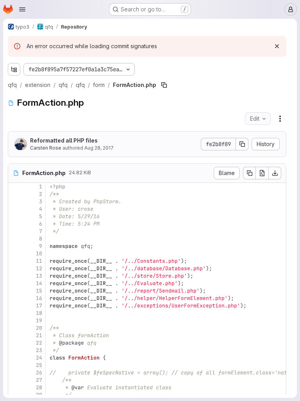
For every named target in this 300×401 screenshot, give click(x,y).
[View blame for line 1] (14, 186)
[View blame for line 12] (14, 268)
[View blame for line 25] (14, 365)
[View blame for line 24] (14, 357)
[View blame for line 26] (14, 372)
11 (39, 261)
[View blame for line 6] (14, 224)
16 (39, 298)
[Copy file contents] (249, 173)
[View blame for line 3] (14, 201)
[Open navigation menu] (22, 9)
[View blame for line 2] (14, 194)
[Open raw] (262, 173)
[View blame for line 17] (14, 305)
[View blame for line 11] (14, 261)
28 (39, 387)
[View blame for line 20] (14, 328)
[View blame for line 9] (14, 246)
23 (39, 350)
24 (39, 357)
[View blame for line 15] (14, 290)
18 (39, 313)
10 (39, 253)
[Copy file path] (164, 85)
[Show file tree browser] (14, 69)
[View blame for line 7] (14, 231)
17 (39, 305)
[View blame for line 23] (14, 350)
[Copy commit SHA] (242, 144)
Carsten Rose (45, 148)
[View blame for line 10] (14, 253)
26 (39, 372)
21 (39, 335)
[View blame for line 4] (14, 209)
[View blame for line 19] (14, 320)
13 (39, 276)
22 (39, 343)
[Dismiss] (277, 46)
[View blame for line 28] (14, 387)
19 (39, 320)
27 (39, 380)
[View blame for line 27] (14, 380)
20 (39, 328)
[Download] (275, 173)
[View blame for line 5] (14, 216)
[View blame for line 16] (14, 298)
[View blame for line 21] (14, 335)
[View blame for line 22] (14, 343)
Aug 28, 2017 (99, 148)
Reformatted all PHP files (64, 140)
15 (39, 290)
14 (39, 283)
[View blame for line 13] (14, 276)
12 (39, 268)
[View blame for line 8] (14, 238)
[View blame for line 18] (14, 313)
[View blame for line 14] (14, 283)
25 (39, 365)
